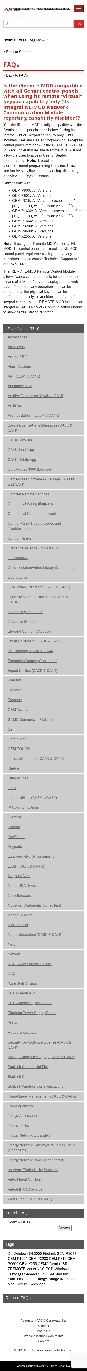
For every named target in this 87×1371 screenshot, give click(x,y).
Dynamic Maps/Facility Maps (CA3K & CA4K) (38, 599)
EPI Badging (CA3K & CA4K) (31, 651)
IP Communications (23, 807)
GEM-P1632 (66, 1253)
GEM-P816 (57, 1259)
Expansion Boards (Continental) (33, 661)
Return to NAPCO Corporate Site (43, 1320)
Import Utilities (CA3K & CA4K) (32, 798)
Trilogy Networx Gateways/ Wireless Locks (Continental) (41, 1147)
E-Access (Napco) (22, 621)
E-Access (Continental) (26, 612)
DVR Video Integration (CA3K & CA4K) (39, 587)
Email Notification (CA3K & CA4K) (35, 641)
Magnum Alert (19, 876)
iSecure (14, 827)
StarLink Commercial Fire (28, 1067)
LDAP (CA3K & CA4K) (26, 866)
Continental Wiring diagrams (30, 504)
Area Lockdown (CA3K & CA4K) (33, 415)
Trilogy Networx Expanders (29, 1135)
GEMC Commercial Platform (30, 719)
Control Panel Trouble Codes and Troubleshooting (34, 526)
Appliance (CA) (20, 386)
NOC (41, 1269)
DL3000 (35, 1253)
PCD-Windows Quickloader (30, 1003)
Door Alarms (17, 577)
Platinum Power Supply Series (32, 1013)
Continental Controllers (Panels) (33, 514)
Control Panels (19, 538)
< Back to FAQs (15, 75)
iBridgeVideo (18, 778)
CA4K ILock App (21, 450)
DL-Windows (18, 558)
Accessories (17, 337)
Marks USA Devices (23, 886)
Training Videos (20, 1106)
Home (8, 40)
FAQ (20, 40)
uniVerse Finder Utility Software (33, 1170)
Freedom (15, 700)
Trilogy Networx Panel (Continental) (36, 1160)
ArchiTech (16, 406)
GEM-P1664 (17, 1259)
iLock (12, 788)
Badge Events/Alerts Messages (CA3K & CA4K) (40, 427)
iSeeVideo (16, 837)
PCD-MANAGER (21, 993)
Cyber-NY (42, 1366)
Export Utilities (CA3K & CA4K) (32, 671)
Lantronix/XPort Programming (31, 856)
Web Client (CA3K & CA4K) (30, 1199)
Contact (43, 1326)
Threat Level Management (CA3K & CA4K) (42, 1096)
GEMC (43, 1264)
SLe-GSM (46, 1274)
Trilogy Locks (18, 1125)
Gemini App (17, 739)
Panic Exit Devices (23, 984)
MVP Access (18, 925)
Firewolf (14, 690)
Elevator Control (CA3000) (29, 631)
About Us (43, 1331)
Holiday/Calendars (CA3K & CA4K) (36, 758)
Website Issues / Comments (43, 1336)
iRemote (14, 817)
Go (79, 24)
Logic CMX (64, 1366)
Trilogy (41, 1279)
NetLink (14, 944)
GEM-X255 (28, 1264)
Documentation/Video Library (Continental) (41, 568)
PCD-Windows (57, 1269)
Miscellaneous (19, 895)
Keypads (15, 847)
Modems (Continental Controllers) (34, 905)
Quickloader (27, 1274)
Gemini (13, 729)
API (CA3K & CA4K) (24, 376)
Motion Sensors (20, 915)
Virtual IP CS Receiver (26, 1189)
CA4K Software (20, 440)
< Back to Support (17, 52)
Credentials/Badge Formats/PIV (33, 548)
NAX (11, 974)
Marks (31, 1269)
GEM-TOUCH (19, 749)
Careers (43, 1341)
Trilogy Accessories (23, 1116)
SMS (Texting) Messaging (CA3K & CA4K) (41, 1057)
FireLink (14, 680)
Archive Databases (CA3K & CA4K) (36, 396)
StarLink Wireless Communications (35, 1086)
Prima (12, 1023)
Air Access (16, 347)
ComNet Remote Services (28, 494)
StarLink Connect (21, 1077)
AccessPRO (17, 357)
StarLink (61, 1274)
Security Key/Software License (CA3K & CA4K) (39, 1044)
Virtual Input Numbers (25, 1179)
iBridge (13, 768)
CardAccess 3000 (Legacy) (29, 469)
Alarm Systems (20, 367)
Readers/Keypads (22, 1032)
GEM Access (18, 710)
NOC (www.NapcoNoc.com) (30, 964)
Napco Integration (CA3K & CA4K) (35, 934)
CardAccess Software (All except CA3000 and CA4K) (41, 481)
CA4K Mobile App (22, 460)
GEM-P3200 (38, 1259)
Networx (14, 954)
